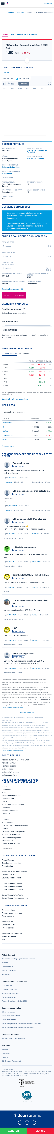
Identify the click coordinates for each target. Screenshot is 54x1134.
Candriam (6, 807)
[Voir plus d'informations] (51, 236)
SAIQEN (35, 615)
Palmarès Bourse (9, 874)
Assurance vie (7, 921)
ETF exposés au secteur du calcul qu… (31, 490)
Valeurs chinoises (20, 462)
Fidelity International (10, 810)
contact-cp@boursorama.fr (17, 228)
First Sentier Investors (35, 158)
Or (3, 427)
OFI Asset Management (11, 837)
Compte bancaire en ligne (12, 913)
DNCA (4, 801)
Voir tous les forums (27, 712)
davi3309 (9, 510)
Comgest (5, 819)
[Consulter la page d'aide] (41, 3)
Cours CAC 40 (7, 866)
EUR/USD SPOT (9, 435)
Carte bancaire (8, 916)
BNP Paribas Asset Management (15, 825)
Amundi (5, 786)
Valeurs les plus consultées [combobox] (14, 412)
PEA (3, 939)
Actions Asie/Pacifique (10, 167)
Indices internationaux (10, 772)
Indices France (8, 769)
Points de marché (9, 766)
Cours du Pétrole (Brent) (11, 877)
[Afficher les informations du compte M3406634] (7, 602)
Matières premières (9, 775)
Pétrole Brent (7, 422)
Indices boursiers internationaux (14, 871)
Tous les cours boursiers (11, 863)
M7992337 (12, 478)
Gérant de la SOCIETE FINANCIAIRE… (30, 574)
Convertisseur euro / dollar (12, 889)
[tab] (9, 354)
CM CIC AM (6, 813)
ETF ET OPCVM (18, 466)
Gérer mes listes (8, 446)
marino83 (35, 640)
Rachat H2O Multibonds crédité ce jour (29, 601)
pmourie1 (12, 587)
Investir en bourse (9, 936)
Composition (6, 72)
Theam (5, 792)
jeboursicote (13, 506)
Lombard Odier (8, 798)
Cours (5, 34)
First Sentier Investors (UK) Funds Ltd (37, 151)
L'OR (14, 628)
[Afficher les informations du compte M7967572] (7, 549)
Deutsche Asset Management (13, 831)
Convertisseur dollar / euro (12, 886)
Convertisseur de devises (12, 883)
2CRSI (5, 439)
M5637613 (36, 562)
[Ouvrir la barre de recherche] (38, 3)
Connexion (48, 4)
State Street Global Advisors (13, 804)
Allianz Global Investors (11, 795)
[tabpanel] (27, 376)
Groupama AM (8, 840)
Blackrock (6, 828)
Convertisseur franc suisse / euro (15, 898)
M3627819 (12, 640)
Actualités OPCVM (9, 762)
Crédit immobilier (8, 924)
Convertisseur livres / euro (12, 895)
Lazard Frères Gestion (11, 843)
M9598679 (12, 668)
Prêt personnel (8, 927)
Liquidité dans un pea (25, 546)
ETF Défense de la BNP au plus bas (29, 518)
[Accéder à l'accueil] (4, 12)
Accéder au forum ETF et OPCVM (15, 759)
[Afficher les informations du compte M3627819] (7, 630)
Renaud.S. (12, 534)
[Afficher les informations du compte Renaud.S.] (7, 521)
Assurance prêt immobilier (12, 933)
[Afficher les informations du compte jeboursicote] (7, 493)
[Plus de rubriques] (50, 34)
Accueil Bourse (8, 860)
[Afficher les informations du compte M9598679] (7, 655)
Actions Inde (7, 173)
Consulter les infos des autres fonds (15, 399)
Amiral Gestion (8, 822)
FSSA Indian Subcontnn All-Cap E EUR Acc (27, 46)
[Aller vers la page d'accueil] (7, 3)
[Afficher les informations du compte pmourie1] (7, 577)
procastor (9, 482)
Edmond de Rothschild (11, 834)
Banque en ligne (8, 910)
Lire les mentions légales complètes (13, 707)
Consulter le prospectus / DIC (12, 289)
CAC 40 (5, 431)
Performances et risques (24, 34)
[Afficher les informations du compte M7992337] (7, 465)
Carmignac (6, 789)
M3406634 (12, 615)
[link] (19, 959)
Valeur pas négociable (23, 653)
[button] (3, 3)
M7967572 (12, 562)
